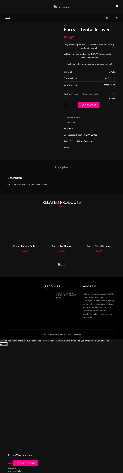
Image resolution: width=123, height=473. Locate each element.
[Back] (7, 18)
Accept (3, 344)
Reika (79, 141)
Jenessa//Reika (56, 334)
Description (61, 167)
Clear (113, 98)
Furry (72, 141)
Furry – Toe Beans (61, 246)
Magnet (108, 84)
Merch (79, 134)
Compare (71, 122)
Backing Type (70, 94)
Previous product (108, 18)
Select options (25, 463)
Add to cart (88, 105)
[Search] (14, 7)
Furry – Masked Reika (24, 246)
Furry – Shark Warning (98, 246)
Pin (114, 84)
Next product (115, 18)
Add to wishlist (74, 117)
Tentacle (88, 141)
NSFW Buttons (91, 134)
